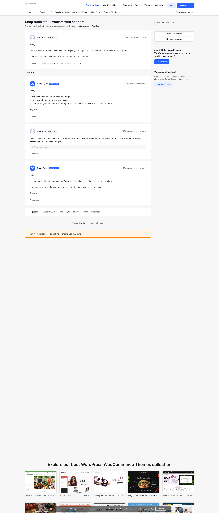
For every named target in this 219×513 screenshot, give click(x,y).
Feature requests (175, 39)
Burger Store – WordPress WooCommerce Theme (144, 495)
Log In (171, 5)
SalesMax (159, 5)
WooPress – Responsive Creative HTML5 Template (75, 495)
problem (48, 212)
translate (72, 212)
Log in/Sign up (75, 234)
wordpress (95, 212)
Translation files (175, 34)
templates (63, 212)
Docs (137, 5)
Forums (42, 12)
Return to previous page (185, 12)
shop (55, 212)
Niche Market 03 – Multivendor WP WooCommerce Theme (178, 495)
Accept (161, 509)
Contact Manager (163, 84)
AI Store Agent (93, 5)
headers (40, 212)
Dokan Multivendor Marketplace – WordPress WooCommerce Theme (41, 495)
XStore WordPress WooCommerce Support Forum (68, 12)
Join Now (163, 62)
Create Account (186, 5)
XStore (147, 5)
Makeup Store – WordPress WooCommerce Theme (109, 495)
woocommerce (83, 212)
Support (126, 5)
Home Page (30, 12)
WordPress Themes (111, 5)
